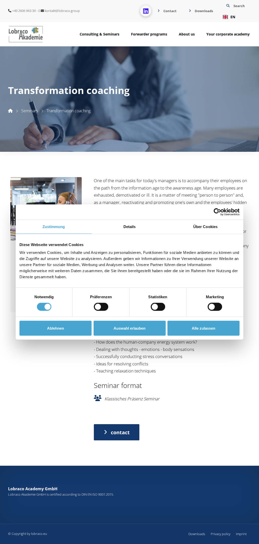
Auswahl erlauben (129, 328)
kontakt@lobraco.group (62, 10)
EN (232, 16)
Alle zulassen (203, 328)
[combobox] (235, 17)
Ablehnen (55, 328)
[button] (235, 11)
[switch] (101, 307)
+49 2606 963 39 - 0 (25, 10)
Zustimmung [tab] (53, 226)
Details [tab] (129, 226)
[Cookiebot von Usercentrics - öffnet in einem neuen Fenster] (217, 212)
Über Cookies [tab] (205, 226)
